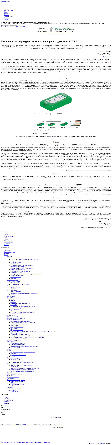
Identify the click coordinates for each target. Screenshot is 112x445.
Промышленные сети (13, 377)
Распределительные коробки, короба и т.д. (22, 369)
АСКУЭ (12, 300)
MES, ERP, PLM (15, 283)
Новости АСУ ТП (9, 236)
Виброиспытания (15, 359)
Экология (10, 387)
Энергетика (10, 299)
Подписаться (6, 409)
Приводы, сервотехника (14, 340)
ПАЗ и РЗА (13, 305)
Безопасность (11, 315)
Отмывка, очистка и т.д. (17, 384)
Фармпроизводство (12, 280)
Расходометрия (14, 258)
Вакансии (6, 403)
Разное (9, 350)
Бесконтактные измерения (17, 269)
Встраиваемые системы (13, 349)
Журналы (6, 253)
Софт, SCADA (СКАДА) (14, 281)
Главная (3, 26)
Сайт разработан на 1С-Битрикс (96, 443)
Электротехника (11, 390)
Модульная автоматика (16, 330)
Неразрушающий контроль (14, 374)
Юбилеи (12, 356)
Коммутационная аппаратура (18, 324)
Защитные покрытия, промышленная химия (22, 352)
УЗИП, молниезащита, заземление (20, 310)
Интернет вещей (11, 285)
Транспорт (13, 288)
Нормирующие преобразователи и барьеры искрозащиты (26, 274)
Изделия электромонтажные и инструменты (22, 322)
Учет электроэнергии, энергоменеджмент (22, 312)
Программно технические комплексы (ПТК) (22, 306)
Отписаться (6, 411)
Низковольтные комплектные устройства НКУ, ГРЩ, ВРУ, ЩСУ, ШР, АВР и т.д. (32, 331)
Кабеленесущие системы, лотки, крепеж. (21, 365)
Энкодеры (13, 278)
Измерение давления (16, 260)
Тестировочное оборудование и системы (21, 362)
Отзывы (6, 397)
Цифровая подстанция (16, 313)
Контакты (6, 239)
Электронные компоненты (14, 388)
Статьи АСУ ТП (10, 26)
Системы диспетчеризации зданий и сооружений (24, 346)
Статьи (6, 255)
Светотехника (11, 378)
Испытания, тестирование (14, 358)
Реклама (6, 245)
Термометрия (23, 26)
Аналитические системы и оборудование (22, 268)
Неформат (13, 353)
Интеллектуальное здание (17, 344)
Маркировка (13, 328)
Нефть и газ (10, 375)
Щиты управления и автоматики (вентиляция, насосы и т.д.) (27, 337)
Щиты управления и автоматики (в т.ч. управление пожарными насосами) (31, 335)
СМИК (12, 294)
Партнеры (7, 243)
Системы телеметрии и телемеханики (21, 308)
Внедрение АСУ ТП (13, 297)
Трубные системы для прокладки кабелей (22, 371)
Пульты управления (16, 333)
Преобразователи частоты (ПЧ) (16, 318)
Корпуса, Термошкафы (16, 327)
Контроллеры (11, 296)
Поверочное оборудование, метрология (21, 265)
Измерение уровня (15, 262)
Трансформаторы (15, 309)
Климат (9, 372)
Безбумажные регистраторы (18, 266)
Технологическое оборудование (16, 380)
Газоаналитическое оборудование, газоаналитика (24, 259)
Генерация (13, 302)
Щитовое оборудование (13, 319)
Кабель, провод (14, 366)
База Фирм (7, 398)
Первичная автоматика (16, 275)
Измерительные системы (17, 272)
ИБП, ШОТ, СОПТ (12, 316)
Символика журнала (9, 252)
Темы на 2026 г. (8, 242)
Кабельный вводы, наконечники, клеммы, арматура (25, 368)
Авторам (6, 240)
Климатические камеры (17, 360)
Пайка (12, 385)
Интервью (7, 250)
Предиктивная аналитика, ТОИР (19, 284)
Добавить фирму (8, 400)
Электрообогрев (15, 391)
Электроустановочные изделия (19, 338)
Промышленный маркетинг (18, 355)
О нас (5, 237)
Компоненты (14, 325)
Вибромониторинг (12, 290)
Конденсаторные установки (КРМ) (20, 303)
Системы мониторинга (13, 287)
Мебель (12, 383)
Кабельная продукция (13, 363)
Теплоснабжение (15, 347)
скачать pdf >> (107, 56)
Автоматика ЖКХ (12, 341)
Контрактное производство (18, 381)
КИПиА (17, 26)
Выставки (7, 401)
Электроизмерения (15, 277)
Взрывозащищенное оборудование (20, 321)
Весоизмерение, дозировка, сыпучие (20, 271)
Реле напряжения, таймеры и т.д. (19, 334)
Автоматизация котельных (17, 343)
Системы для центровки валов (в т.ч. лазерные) (23, 293)
